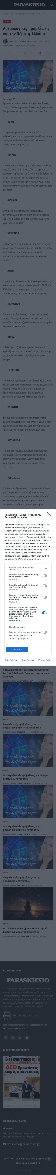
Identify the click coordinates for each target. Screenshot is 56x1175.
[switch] (44, 575)
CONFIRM (17, 649)
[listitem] (28, 568)
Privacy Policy (44, 660)
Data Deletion (11, 660)
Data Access (28, 660)
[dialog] (28, 587)
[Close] (50, 515)
